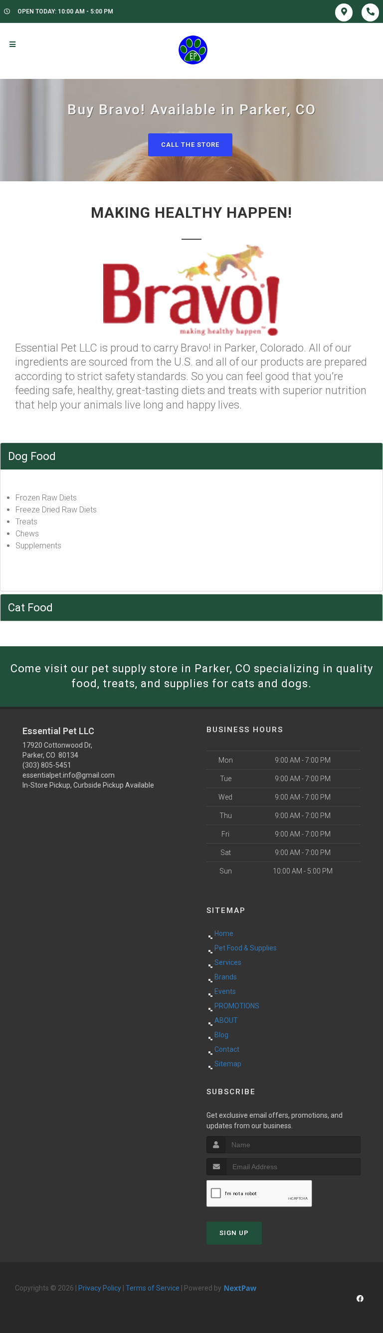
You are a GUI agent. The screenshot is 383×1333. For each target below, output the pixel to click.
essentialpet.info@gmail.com (68, 775)
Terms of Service (153, 1288)
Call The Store (190, 144)
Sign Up (234, 1233)
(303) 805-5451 (46, 765)
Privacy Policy (99, 1288)
